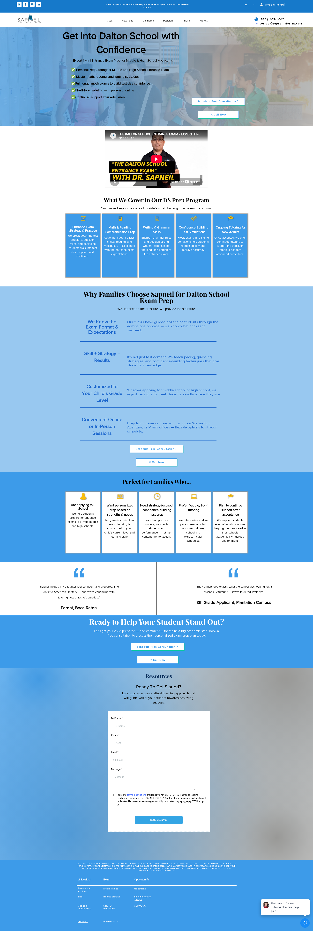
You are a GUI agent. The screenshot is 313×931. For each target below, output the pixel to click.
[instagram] (19, 4)
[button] (83, 921)
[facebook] (25, 4)
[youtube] (32, 4)
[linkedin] (38, 4)
